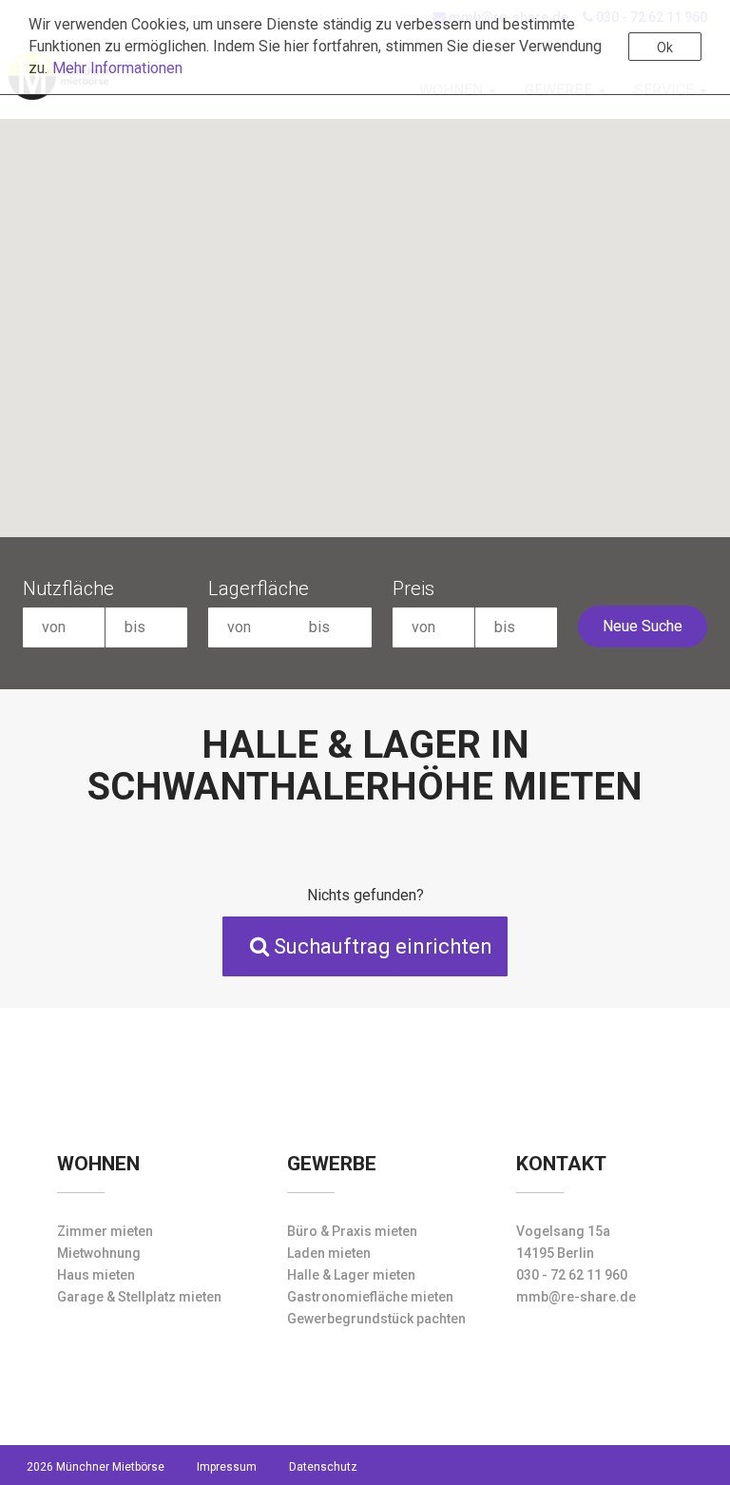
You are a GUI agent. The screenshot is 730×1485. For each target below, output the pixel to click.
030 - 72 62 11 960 (571, 1274)
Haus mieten (96, 1274)
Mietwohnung (99, 1253)
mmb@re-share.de (576, 1296)
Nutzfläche (68, 588)
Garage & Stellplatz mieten (139, 1296)
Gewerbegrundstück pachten (376, 1318)
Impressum (227, 1467)
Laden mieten (329, 1253)
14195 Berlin (555, 1253)
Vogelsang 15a (563, 1231)
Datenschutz (323, 1467)
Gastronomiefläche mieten (370, 1296)
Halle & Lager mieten (351, 1274)
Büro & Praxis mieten (352, 1231)
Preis (413, 588)
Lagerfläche (258, 588)
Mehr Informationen (117, 68)
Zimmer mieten (105, 1231)
